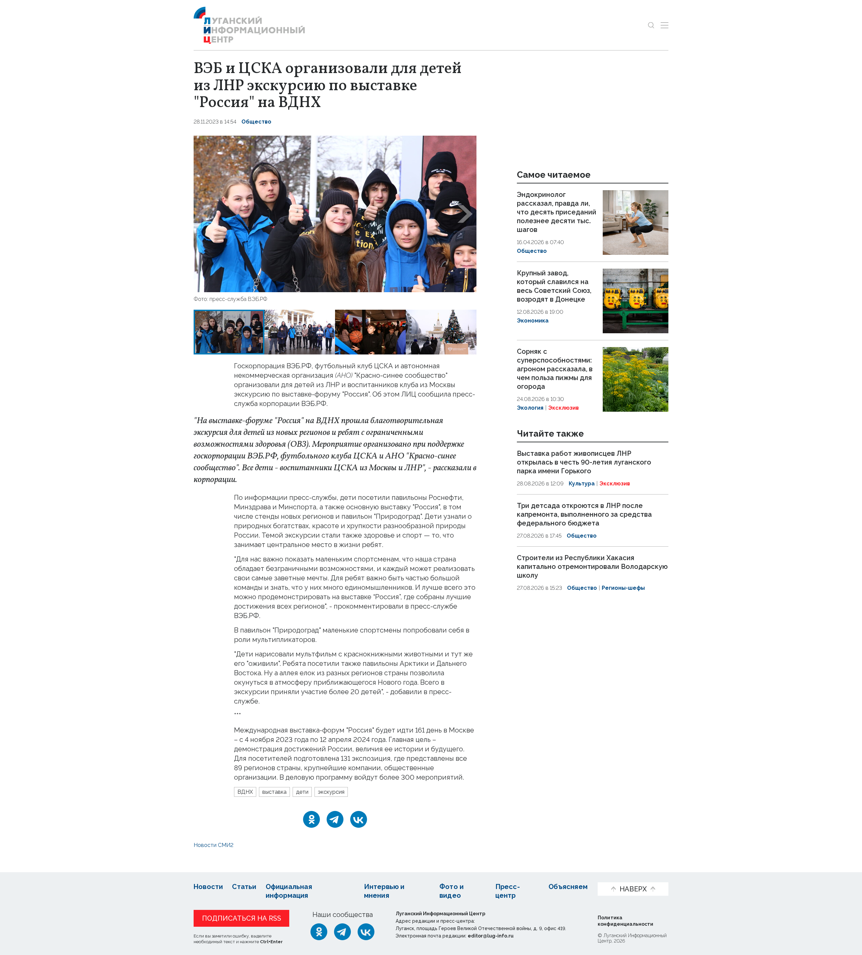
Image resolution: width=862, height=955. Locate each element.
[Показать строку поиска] (651, 25)
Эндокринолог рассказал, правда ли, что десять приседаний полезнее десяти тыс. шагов (556, 212)
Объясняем (568, 887)
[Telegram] (335, 819)
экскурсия (331, 792)
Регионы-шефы (623, 588)
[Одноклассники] (311, 819)
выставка (274, 792)
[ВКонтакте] (358, 819)
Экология (530, 408)
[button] (205, 214)
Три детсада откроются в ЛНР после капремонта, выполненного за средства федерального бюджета (584, 514)
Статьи (244, 887)
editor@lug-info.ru (490, 936)
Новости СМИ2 (213, 845)
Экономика (533, 320)
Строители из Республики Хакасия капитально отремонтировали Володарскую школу (592, 566)
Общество (256, 121)
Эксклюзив (563, 408)
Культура (582, 484)
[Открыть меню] (664, 25)
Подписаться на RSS (241, 918)
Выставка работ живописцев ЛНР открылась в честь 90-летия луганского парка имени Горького (584, 462)
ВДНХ (245, 792)
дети (302, 792)
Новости (208, 887)
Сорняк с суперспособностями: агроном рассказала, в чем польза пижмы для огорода (555, 368)
